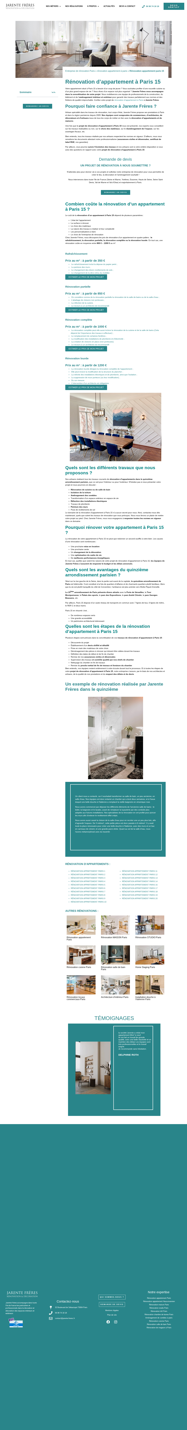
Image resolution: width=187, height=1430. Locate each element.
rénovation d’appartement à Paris (128, 100)
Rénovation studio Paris (158, 1308)
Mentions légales (112, 1310)
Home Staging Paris (145, 967)
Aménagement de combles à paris (158, 1318)
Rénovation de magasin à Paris (159, 1328)
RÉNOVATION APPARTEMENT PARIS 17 (140, 888)
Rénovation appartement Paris (79, 938)
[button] (53, 92)
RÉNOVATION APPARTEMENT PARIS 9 (88, 898)
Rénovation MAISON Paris (114, 937)
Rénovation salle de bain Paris (113, 968)
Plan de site (112, 1315)
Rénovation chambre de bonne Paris (159, 1314)
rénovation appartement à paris (112, 71)
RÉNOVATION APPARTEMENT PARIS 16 (140, 885)
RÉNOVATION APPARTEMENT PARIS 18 (140, 891)
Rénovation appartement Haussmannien (159, 1301)
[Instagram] (115, 1322)
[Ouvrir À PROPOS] (98, 6)
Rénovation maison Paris (159, 1305)
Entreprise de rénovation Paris (80, 71)
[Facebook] (108, 1322)
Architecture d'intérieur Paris (114, 997)
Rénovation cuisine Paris (79, 967)
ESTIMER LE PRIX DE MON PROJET (86, 277)
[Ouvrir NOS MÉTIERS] (60, 6)
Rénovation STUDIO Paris (148, 937)
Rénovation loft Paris (159, 1311)
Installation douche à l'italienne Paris (145, 998)
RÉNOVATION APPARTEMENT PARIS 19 (140, 895)
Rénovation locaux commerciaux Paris (76, 998)
